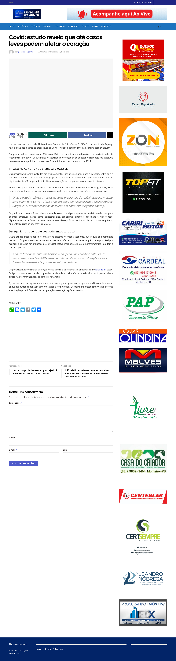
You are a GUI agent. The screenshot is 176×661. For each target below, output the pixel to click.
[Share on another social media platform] (110, 135)
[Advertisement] (61, 338)
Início (12, 26)
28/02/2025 (42, 52)
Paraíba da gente (21, 650)
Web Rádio (73, 26)
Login (158, 26)
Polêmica (60, 26)
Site (65, 450)
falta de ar (100, 269)
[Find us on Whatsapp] (166, 2)
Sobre (95, 26)
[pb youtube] (117, 13)
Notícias (23, 26)
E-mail (13, 450)
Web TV (85, 26)
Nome (13, 437)
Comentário (16, 403)
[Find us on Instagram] (163, 2)
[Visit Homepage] (25, 14)
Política (35, 26)
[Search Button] (31, 2)
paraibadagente (25, 52)
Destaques (55, 52)
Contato (106, 26)
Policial (47, 26)
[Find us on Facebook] (159, 2)
